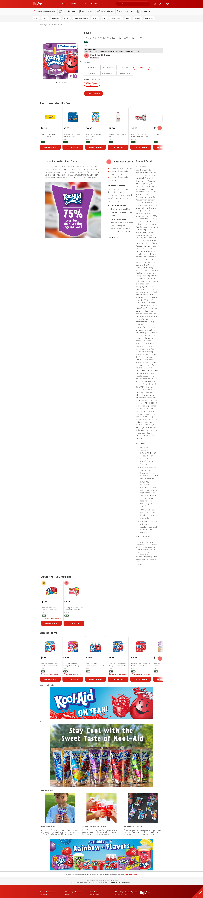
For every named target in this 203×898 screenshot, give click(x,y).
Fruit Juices (58, 25)
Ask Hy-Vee (43, 894)
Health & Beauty (116, 18)
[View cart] (167, 4)
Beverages (55, 18)
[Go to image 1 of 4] (56, 82)
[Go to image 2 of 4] (59, 82)
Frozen (66, 18)
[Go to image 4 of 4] (65, 82)
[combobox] (133, 3)
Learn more (113, 237)
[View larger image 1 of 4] (61, 61)
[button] (94, 57)
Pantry (45, 18)
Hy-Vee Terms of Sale (117, 882)
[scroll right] (160, 128)
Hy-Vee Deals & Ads (121, 894)
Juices (51, 25)
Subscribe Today (131, 874)
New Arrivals (149, 18)
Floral (104, 18)
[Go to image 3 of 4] (62, 82)
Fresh (36, 18)
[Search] (147, 4)
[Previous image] (41, 61)
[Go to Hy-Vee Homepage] (37, 4)
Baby (128, 18)
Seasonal (137, 18)
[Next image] (81, 61)
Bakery (95, 18)
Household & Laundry (81, 18)
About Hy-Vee (94, 894)
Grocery (67, 894)
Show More (140, 564)
